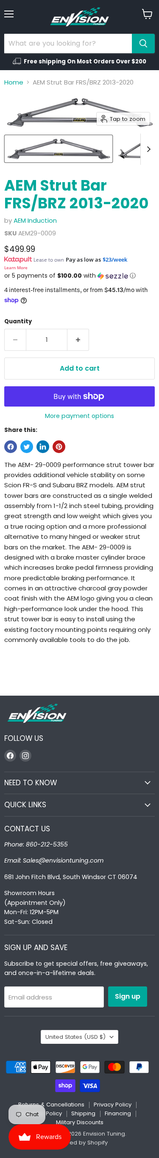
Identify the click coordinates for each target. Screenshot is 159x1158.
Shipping (83, 1113)
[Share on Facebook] (10, 446)
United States (75, 1037)
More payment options (79, 415)
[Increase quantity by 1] (78, 340)
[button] (79, 275)
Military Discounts (79, 1122)
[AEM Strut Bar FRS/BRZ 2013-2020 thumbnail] (58, 148)
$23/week (115, 259)
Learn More (16, 267)
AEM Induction (35, 220)
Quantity (18, 321)
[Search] (143, 43)
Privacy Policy (112, 1105)
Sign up (127, 996)
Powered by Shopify (80, 1143)
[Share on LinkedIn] (42, 446)
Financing (118, 1113)
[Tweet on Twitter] (26, 446)
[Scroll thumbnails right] (147, 149)
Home (13, 82)
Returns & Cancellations (51, 1105)
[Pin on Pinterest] (59, 446)
